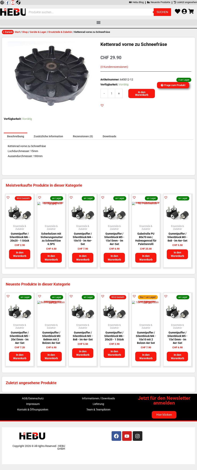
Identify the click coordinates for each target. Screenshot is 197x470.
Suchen (162, 12)
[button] (98, 22)
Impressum (33, 403)
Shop (25, 32)
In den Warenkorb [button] (19, 254)
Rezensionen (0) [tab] (83, 136)
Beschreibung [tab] (15, 136)
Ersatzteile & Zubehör (60, 32)
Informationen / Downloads (98, 398)
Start (17, 32)
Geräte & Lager (38, 32)
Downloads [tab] (109, 136)
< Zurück (8, 32)
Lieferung (98, 403)
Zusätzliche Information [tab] (48, 136)
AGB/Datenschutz (33, 398)
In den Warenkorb (141, 93)
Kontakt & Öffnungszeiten (32, 409)
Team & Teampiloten (98, 409)
